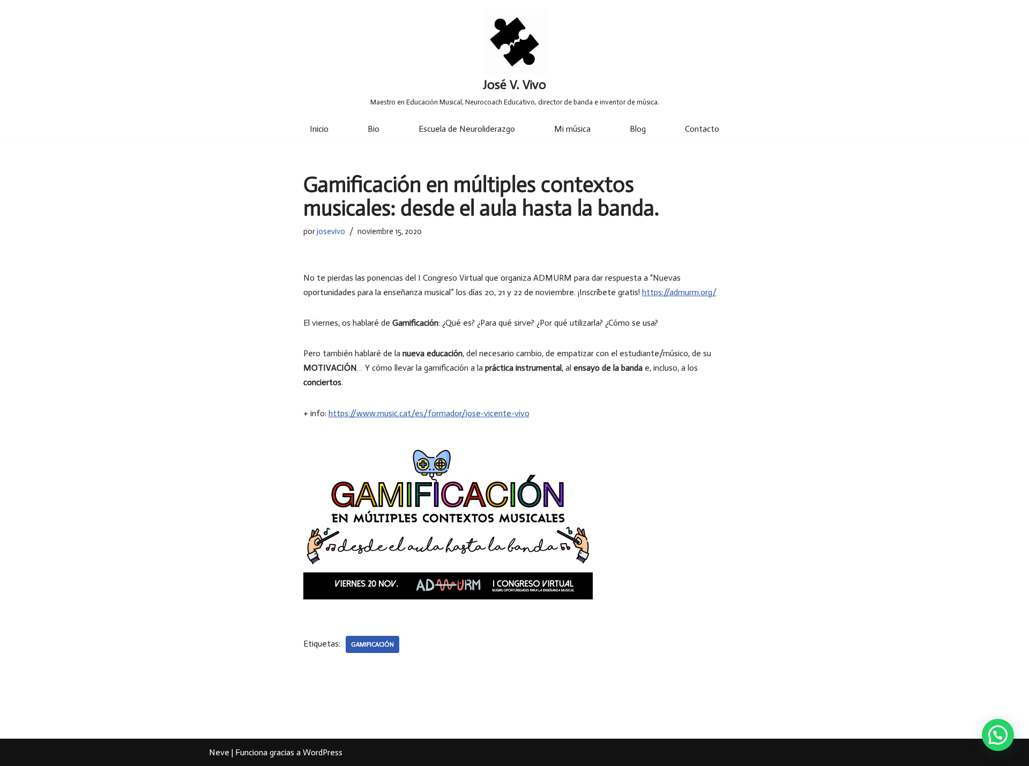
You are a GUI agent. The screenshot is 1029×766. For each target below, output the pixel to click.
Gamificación (372, 644)
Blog (638, 129)
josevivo (331, 231)
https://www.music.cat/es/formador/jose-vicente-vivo (429, 413)
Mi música (572, 129)
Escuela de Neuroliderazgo (467, 129)
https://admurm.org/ (679, 292)
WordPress (322, 752)
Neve (219, 752)
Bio (373, 129)
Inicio (319, 129)
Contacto (702, 129)
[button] (998, 735)
